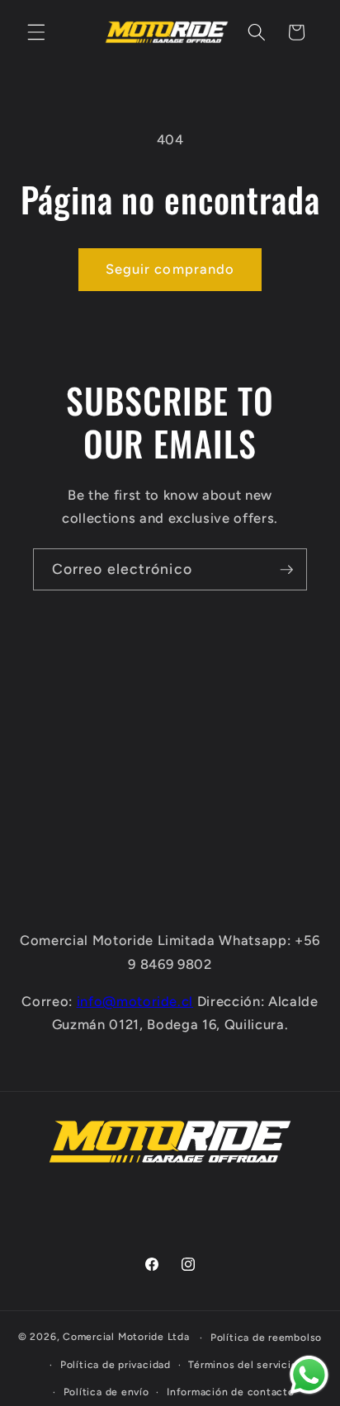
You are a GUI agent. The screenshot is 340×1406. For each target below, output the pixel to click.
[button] (36, 32)
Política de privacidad (115, 1365)
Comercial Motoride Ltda (126, 1337)
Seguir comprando (170, 269)
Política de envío (106, 1392)
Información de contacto (231, 1392)
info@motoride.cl (135, 1001)
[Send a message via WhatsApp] (309, 1375)
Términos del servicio (242, 1365)
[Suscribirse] (286, 569)
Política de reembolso (266, 1337)
